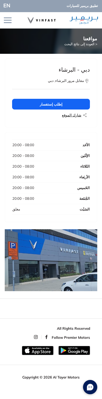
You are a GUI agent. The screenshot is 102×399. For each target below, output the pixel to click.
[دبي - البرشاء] (51, 260)
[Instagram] (36, 337)
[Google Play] (74, 350)
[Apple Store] (38, 350)
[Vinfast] (46, 20)
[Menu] (8, 20)
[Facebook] (46, 337)
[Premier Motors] (81, 20)
